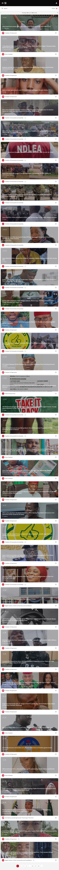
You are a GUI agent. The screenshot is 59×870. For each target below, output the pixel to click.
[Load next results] (58, 12)
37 (35, 866)
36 (32, 866)
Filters (53, 8)
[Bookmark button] (56, 33)
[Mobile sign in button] (56, 3)
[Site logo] (5, 3)
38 (38, 866)
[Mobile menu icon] (3, 3)
